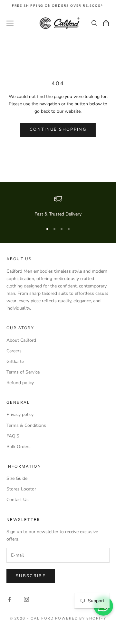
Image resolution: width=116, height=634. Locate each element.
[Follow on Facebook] (9, 599)
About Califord (21, 340)
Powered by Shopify (80, 618)
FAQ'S (12, 436)
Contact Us (17, 500)
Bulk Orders (18, 447)
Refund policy (20, 383)
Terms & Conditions (26, 425)
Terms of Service (23, 372)
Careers (14, 351)
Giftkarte (15, 361)
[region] (58, 206)
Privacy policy (20, 414)
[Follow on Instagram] (26, 599)
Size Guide (16, 478)
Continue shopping (58, 129)
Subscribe (31, 576)
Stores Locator (21, 489)
